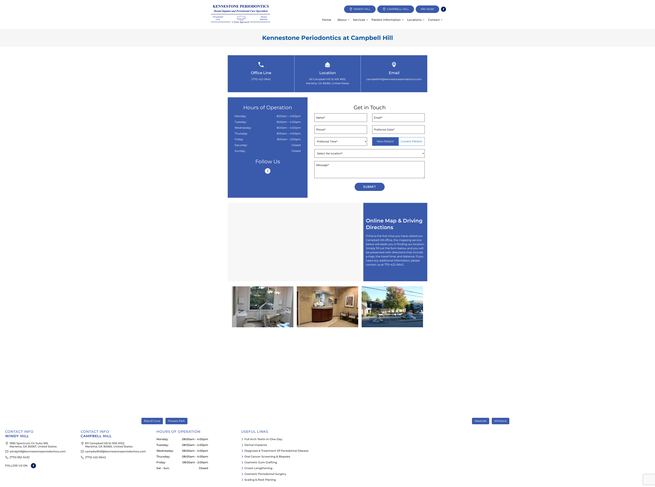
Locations (414, 19)
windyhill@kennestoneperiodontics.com (38, 451)
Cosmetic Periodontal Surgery (265, 474)
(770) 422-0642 (261, 79)
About (342, 19)
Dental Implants (255, 445)
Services (359, 19)
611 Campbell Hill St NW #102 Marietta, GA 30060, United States (109, 445)
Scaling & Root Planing (260, 479)
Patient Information (386, 19)
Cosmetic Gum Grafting (260, 462)
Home (326, 19)
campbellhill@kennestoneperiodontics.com (394, 79)
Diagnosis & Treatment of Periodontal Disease (276, 450)
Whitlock (500, 421)
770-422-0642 (393, 264)
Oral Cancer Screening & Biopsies (267, 456)
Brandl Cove (152, 421)
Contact (434, 19)
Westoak (481, 421)
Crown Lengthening (258, 468)
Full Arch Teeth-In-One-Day (263, 439)
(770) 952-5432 (20, 457)
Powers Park (176, 421)
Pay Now (427, 9)
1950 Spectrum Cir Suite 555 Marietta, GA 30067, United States (33, 445)
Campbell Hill (398, 9)
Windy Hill (362, 9)
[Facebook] (443, 9)
